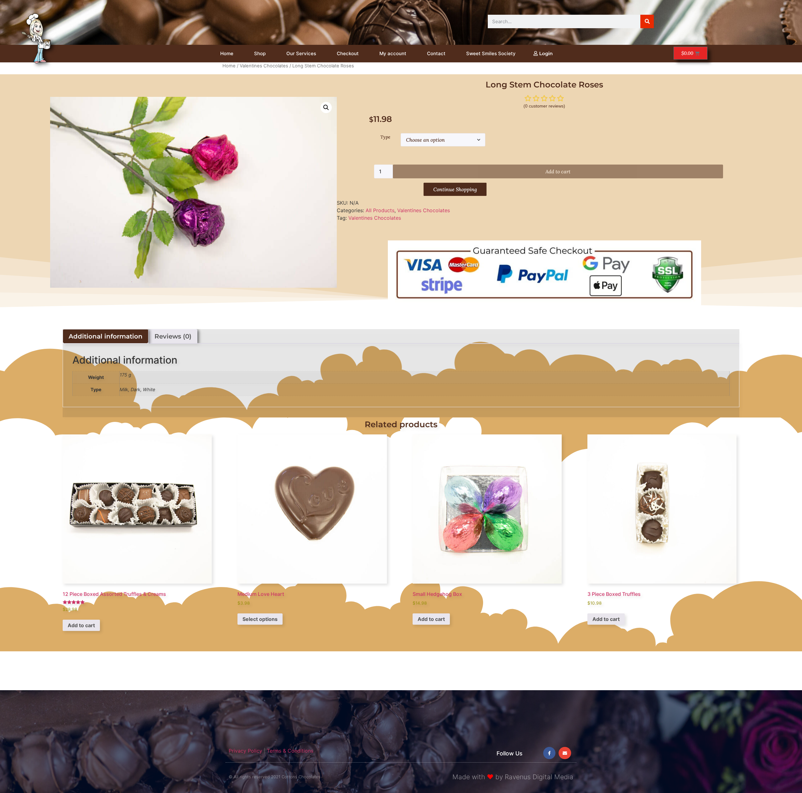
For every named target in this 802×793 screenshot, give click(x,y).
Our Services (301, 53)
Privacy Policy (245, 751)
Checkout (348, 53)
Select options (260, 619)
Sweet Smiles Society (491, 53)
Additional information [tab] (106, 336)
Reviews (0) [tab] (172, 336)
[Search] (647, 21)
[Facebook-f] (549, 753)
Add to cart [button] (81, 625)
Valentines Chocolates (264, 66)
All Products (380, 210)
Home (226, 53)
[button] (326, 107)
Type (385, 137)
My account (392, 53)
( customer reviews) (544, 105)
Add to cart (557, 171)
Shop (260, 53)
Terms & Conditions (290, 751)
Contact (436, 53)
